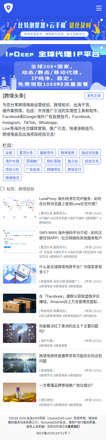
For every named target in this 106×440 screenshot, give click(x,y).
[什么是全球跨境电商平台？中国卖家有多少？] (19, 274)
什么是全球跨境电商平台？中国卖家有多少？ (70, 269)
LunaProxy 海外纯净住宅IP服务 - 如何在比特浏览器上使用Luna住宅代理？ (70, 201)
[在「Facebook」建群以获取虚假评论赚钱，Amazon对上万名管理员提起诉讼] (19, 303)
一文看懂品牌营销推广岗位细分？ (67, 385)
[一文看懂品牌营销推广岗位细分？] (19, 392)
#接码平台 (60, 252)
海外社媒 (12, 161)
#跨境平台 (46, 375)
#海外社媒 (75, 252)
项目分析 (12, 169)
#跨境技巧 (46, 405)
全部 (8, 153)
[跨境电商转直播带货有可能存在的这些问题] (19, 363)
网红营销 (54, 161)
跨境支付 (74, 169)
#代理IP (44, 218)
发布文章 (94, 96)
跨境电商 (67, 153)
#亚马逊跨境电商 (50, 316)
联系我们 (74, 426)
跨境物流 (12, 178)
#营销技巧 (56, 256)
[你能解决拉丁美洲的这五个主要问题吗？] (19, 333)
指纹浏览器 (90, 153)
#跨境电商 (46, 286)
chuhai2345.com (59, 418)
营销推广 (33, 161)
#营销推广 (92, 218)
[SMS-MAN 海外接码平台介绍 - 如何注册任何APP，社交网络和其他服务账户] (19, 242)
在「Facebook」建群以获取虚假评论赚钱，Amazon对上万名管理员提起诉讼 (70, 299)
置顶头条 (26, 153)
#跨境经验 (70, 256)
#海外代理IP (76, 218)
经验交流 (92, 161)
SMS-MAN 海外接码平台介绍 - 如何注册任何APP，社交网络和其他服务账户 (70, 235)
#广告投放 (46, 252)
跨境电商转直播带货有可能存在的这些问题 (70, 358)
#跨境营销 (75, 286)
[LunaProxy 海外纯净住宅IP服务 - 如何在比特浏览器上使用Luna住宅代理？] (19, 208)
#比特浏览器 (59, 218)
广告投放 (33, 169)
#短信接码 (89, 252)
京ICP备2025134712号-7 (53, 433)
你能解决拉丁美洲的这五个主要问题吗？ (68, 328)
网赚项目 (54, 169)
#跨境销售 (60, 346)
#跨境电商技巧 (72, 316)
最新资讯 (47, 153)
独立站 (73, 161)
